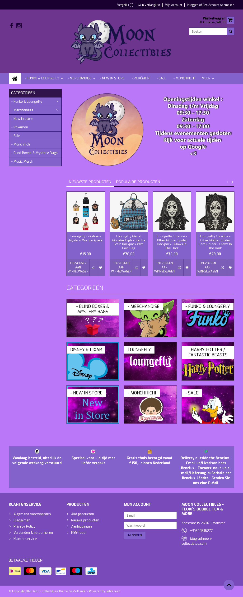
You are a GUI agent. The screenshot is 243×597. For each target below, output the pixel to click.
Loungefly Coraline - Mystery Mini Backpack (85, 238)
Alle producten (82, 514)
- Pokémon (141, 78)
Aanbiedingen (81, 526)
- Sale (161, 78)
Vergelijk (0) (125, 5)
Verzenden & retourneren (33, 532)
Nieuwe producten (85, 520)
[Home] (15, 78)
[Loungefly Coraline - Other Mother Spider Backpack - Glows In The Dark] (172, 212)
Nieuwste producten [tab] (90, 182)
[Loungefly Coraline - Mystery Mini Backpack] (86, 212)
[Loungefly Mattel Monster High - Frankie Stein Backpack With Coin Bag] (129, 212)
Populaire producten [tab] (138, 182)
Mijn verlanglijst (149, 5)
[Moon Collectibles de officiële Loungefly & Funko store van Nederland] (121, 41)
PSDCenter (79, 591)
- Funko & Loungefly (42, 78)
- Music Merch (22, 161)
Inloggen (193, 5)
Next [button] (232, 182)
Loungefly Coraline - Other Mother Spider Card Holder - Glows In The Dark (215, 242)
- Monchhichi (184, 78)
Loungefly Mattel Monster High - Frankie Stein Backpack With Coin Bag (128, 242)
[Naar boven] (229, 585)
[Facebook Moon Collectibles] (12, 26)
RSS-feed (78, 532)
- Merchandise (80, 78)
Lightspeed (113, 591)
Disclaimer (22, 520)
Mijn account (173, 5)
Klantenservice (25, 539)
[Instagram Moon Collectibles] (19, 26)
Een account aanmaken (218, 5)
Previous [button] (227, 182)
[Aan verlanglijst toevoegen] (101, 267)
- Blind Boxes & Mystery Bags (34, 153)
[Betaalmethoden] (15, 571)
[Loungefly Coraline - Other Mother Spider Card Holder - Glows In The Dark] (215, 212)
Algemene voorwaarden (32, 514)
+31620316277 (201, 531)
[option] (85, 236)
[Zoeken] (230, 31)
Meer (206, 78)
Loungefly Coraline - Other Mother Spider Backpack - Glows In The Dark (172, 242)
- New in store (112, 78)
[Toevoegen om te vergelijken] (93, 267)
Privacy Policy (24, 526)
